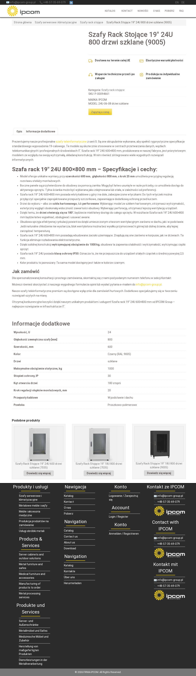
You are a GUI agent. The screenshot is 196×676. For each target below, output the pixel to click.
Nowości (143, 11)
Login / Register (118, 516)
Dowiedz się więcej (39, 473)
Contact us (71, 536)
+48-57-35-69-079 (168, 501)
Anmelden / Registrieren (124, 533)
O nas (156, 11)
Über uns (69, 577)
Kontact (127, 11)
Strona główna (23, 22)
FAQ (181, 11)
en (177, 2)
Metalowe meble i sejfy (33, 505)
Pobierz (169, 11)
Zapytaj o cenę (100, 112)
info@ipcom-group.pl (170, 495)
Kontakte (69, 571)
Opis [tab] (19, 131)
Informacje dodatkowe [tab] (40, 131)
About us (69, 542)
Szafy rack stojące (91, 22)
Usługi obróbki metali (31, 531)
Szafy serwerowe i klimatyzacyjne (56, 22)
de (183, 2)
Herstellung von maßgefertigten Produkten (29, 650)
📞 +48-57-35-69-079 (52, 2)
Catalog (69, 530)
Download (70, 548)
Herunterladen (73, 583)
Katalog (110, 11)
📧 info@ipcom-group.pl (21, 2)
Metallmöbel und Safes (33, 630)
